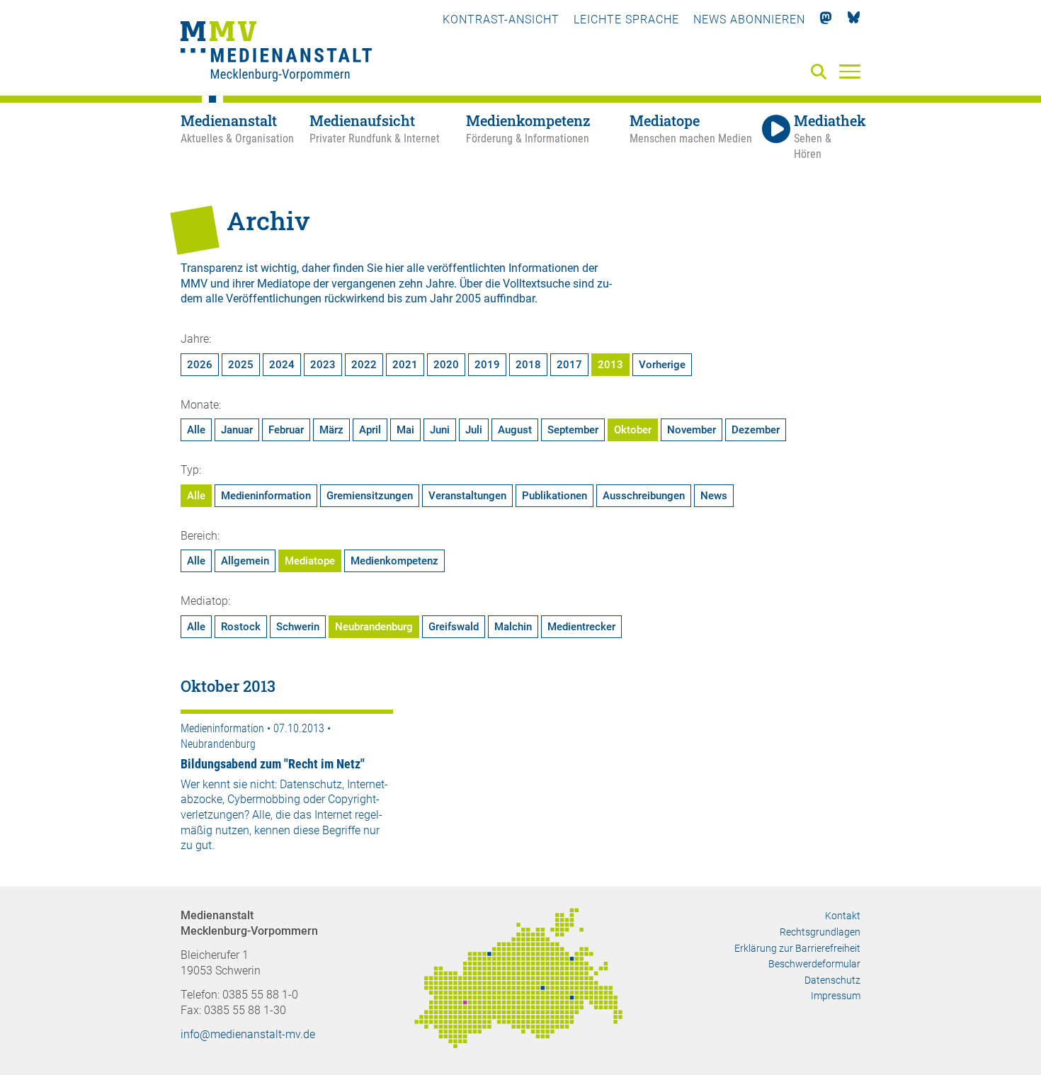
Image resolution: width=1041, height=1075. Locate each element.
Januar (237, 429)
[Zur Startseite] (276, 53)
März (331, 429)
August (515, 429)
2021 (405, 364)
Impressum (835, 995)
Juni (440, 429)
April (370, 429)
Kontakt (842, 915)
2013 (610, 364)
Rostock (241, 626)
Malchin (513, 626)
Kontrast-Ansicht (501, 19)
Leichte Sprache (626, 19)
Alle (196, 429)
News (713, 495)
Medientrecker (581, 626)
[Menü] (849, 70)
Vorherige (662, 364)
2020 (446, 364)
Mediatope (310, 560)
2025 (241, 364)
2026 (199, 364)
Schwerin (297, 626)
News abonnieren (749, 19)
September (572, 429)
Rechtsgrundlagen (820, 932)
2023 (323, 364)
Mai (405, 429)
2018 (528, 364)
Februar (286, 429)
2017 (569, 364)
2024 (282, 364)
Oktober (633, 429)
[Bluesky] (853, 19)
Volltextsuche (536, 283)
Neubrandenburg (374, 626)
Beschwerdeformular (814, 963)
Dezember (756, 429)
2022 (364, 364)
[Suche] (821, 72)
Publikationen (554, 495)
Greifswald (453, 626)
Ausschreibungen (644, 495)
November (691, 429)
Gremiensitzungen (369, 495)
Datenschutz (832, 980)
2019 (487, 364)
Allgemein (245, 560)
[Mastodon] (826, 19)
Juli (473, 429)
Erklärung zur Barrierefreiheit (797, 948)
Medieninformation (266, 495)
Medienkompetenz (394, 560)
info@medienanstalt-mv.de (248, 1034)
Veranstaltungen (467, 495)
